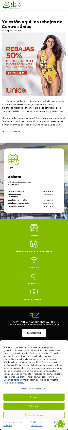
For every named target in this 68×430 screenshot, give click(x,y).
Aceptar (34, 397)
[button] (64, 5)
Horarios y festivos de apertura (34, 251)
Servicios (34, 267)
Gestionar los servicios (33, 388)
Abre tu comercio (34, 299)
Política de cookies (13, 382)
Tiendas (34, 235)
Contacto (34, 284)
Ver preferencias (34, 415)
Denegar (34, 406)
